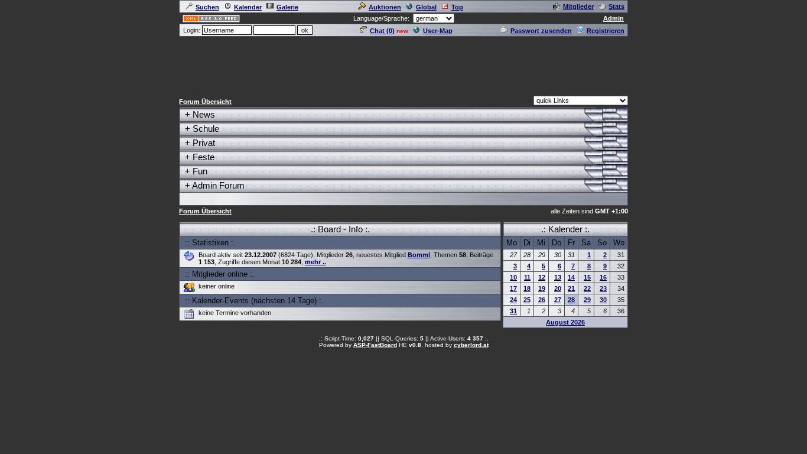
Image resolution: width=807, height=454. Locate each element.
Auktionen (385, 7)
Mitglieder (578, 6)
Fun (200, 171)
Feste (203, 157)
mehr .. (315, 261)
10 (513, 277)
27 (557, 299)
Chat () (382, 30)
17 (513, 288)
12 (541, 277)
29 (587, 299)
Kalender (248, 7)
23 (603, 288)
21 (571, 288)
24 (513, 299)
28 (571, 299)
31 (513, 310)
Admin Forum (218, 185)
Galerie (287, 7)
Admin (613, 18)
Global (426, 7)
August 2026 (565, 322)
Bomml (419, 254)
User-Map (438, 30)
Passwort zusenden (541, 30)
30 (603, 299)
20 (557, 288)
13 (557, 277)
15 (587, 277)
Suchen (207, 7)
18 (527, 288)
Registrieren (605, 30)
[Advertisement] (403, 64)
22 (587, 288)
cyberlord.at (471, 345)
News (204, 114)
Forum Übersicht (205, 101)
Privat (204, 143)
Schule (206, 129)
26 (541, 299)
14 (571, 277)
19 (541, 288)
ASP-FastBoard (375, 345)
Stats (616, 6)
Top (457, 7)
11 (527, 277)
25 (527, 299)
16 (603, 277)
